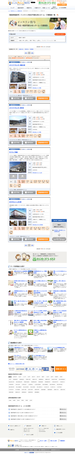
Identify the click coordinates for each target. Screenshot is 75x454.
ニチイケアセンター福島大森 (17, 65)
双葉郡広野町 (37, 389)
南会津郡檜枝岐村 (62, 379)
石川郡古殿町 (17, 389)
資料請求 (29, 98)
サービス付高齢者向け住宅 (59, 347)
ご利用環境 (17, 449)
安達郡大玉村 (34, 379)
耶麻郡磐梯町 (40, 381)
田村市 (52, 376)
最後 (32, 53)
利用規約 (31, 449)
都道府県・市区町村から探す (29, 428)
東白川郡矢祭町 (26, 387)
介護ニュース (59, 426)
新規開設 (31, 49)
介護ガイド (43, 426)
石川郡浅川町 (11, 389)
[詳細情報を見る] (43, 98)
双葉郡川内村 (56, 389)
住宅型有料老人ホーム (38, 347)
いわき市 (24, 376)
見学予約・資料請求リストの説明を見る (59, 230)
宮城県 (22, 400)
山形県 (31, 400)
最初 (26, 53)
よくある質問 (59, 432)
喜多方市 (38, 376)
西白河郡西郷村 (45, 384)
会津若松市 (15, 376)
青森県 (14, 400)
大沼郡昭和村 (30, 384)
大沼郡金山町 (24, 384)
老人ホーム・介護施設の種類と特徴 (16, 363)
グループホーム (17, 355)
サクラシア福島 (13, 152)
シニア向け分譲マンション (39, 355)
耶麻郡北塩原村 (26, 381)
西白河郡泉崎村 (52, 384)
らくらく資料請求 (62, 5)
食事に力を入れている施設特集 (20, 271)
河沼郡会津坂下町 (55, 381)
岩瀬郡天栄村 (47, 379)
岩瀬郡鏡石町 (41, 379)
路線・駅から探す (27, 429)
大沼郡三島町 (17, 384)
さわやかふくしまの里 (15, 202)
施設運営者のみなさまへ (55, 449)
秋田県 (26, 400)
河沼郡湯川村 (62, 381)
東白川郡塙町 (32, 387)
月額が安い (27, 49)
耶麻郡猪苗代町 (47, 381)
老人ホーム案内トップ (15, 426)
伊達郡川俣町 (28, 379)
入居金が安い (21, 49)
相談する (12, 429)
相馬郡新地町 (30, 392)
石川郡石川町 (46, 387)
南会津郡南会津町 (19, 381)
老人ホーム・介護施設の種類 (44, 428)
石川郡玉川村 (53, 387)
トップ (9, 10)
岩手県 (18, 400)
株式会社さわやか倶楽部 (38, 224)
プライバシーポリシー (24, 449)
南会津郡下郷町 (54, 379)
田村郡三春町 (24, 389)
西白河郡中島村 (59, 384)
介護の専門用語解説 (42, 431)
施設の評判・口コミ (60, 429)
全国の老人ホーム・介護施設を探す (16, 10)
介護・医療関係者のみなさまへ (44, 449)
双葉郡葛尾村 (24, 392)
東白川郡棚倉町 (18, 387)
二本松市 (47, 376)
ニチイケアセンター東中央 (16, 108)
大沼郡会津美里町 (38, 384)
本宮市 (10, 379)
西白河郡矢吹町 (11, 387)
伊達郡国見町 (21, 379)
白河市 (29, 376)
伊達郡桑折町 (15, 379)
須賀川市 (33, 376)
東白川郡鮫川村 (39, 387)
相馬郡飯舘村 (37, 392)
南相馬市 (56, 376)
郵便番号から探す (27, 431)
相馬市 (43, 376)
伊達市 (61, 376)
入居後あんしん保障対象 (26, 62)
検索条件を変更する (60, 34)
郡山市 (20, 376)
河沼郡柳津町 (11, 384)
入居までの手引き (42, 429)
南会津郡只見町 (11, 381)
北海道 (10, 400)
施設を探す (28, 426)
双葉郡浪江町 (17, 392)
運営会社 (35, 449)
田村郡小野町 (30, 389)
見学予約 (15, 98)
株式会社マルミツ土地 (37, 172)
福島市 (10, 376)
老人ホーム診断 (29, 434)
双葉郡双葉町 (11, 392)
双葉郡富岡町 (50, 389)
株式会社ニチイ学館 (37, 88)
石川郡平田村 (59, 387)
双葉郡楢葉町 (43, 389)
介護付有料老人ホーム (18, 347)
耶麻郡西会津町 (34, 381)
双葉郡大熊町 (62, 389)
